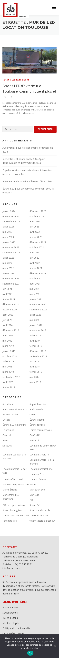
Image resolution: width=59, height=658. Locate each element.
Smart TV (34, 505)
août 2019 (7, 335)
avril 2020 (7, 325)
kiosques (7, 445)
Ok (30, 653)
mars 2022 (8, 268)
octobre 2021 (37, 278)
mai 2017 (34, 377)
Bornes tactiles (10, 414)
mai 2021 (34, 288)
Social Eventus (10, 612)
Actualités (7, 404)
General (6, 435)
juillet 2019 (35, 335)
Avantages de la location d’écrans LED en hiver (27, 181)
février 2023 (36, 237)
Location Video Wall (12, 479)
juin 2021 (7, 288)
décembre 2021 (38, 273)
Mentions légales (11, 623)
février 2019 (36, 345)
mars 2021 (35, 294)
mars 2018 (8, 371)
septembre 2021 (11, 283)
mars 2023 (8, 237)
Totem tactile (9, 520)
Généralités (35, 435)
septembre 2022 (11, 252)
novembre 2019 (38, 330)
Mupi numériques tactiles (15, 484)
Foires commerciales (41, 429)
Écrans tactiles (37, 424)
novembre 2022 (10, 247)
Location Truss (37, 474)
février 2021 (8, 299)
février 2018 (36, 371)
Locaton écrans (38, 479)
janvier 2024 (8, 211)
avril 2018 (35, 366)
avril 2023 (35, 231)
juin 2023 (34, 226)
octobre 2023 (37, 216)
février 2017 (8, 387)
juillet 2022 (8, 257)
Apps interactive (38, 404)
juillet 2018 (8, 361)
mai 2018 (7, 366)
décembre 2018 (38, 351)
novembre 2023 (10, 216)
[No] (55, 646)
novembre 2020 (38, 304)
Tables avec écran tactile (15, 515)
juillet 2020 (35, 314)
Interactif (34, 440)
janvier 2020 (36, 325)
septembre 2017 (11, 377)
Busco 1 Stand (10, 617)
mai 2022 (7, 262)
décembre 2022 (38, 242)
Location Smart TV (39, 454)
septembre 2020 (38, 309)
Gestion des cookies (13, 633)
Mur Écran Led (37, 489)
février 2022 (36, 268)
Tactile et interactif (39, 515)
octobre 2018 (9, 356)
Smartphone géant (12, 510)
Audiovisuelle (36, 409)
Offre (32, 500)
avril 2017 (7, 382)
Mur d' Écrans (9, 489)
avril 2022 (35, 262)
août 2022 (35, 252)
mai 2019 (7, 340)
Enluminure (8, 429)
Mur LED (34, 494)
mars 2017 (35, 382)
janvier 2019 (8, 351)
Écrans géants (37, 419)
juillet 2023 (8, 226)
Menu (53, 7)
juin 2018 (34, 361)
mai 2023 (7, 231)
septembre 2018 (38, 356)
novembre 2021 (10, 278)
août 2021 (35, 283)
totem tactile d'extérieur (42, 520)
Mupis (33, 484)
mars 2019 (8, 345)
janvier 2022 (8, 273)
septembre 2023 (11, 221)
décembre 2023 (38, 211)
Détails (6, 419)
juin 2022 (34, 257)
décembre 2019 (10, 330)
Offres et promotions (13, 505)
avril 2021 (7, 294)
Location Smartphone (41, 468)
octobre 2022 (37, 247)
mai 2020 (34, 320)
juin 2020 (7, 320)
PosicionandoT (10, 607)
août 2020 (7, 314)
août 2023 (35, 221)
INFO (5, 440)
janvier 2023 (8, 242)
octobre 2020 (9, 309)
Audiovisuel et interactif (14, 409)
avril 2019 (35, 340)
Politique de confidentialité (16, 628)
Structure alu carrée (40, 510)
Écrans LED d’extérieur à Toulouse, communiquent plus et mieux (29, 91)
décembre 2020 (10, 304)
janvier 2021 (36, 299)
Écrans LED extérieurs (16, 80)
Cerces (33, 414)
